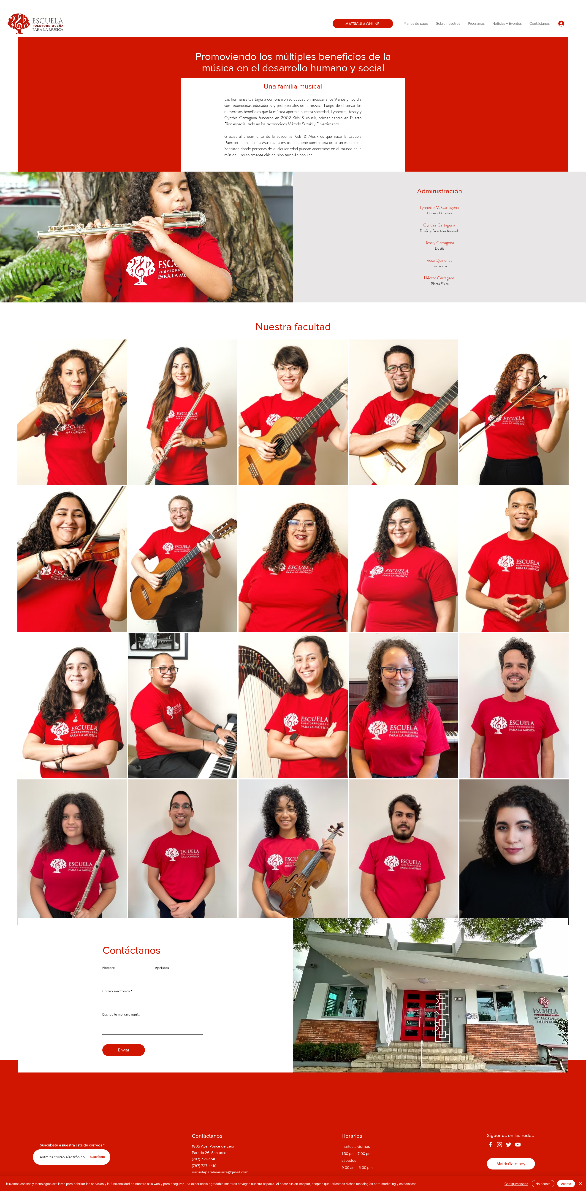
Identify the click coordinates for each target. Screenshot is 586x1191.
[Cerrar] (580, 1183)
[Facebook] (490, 1144)
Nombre (108, 967)
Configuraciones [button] (516, 1183)
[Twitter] (508, 1144)
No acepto (543, 1183)
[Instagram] (499, 1144)
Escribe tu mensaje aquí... (121, 1014)
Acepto (566, 1183)
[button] (448, 23)
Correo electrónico (116, 991)
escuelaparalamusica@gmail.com (220, 1172)
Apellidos (162, 967)
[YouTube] (517, 1144)
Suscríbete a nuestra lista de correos (71, 1145)
